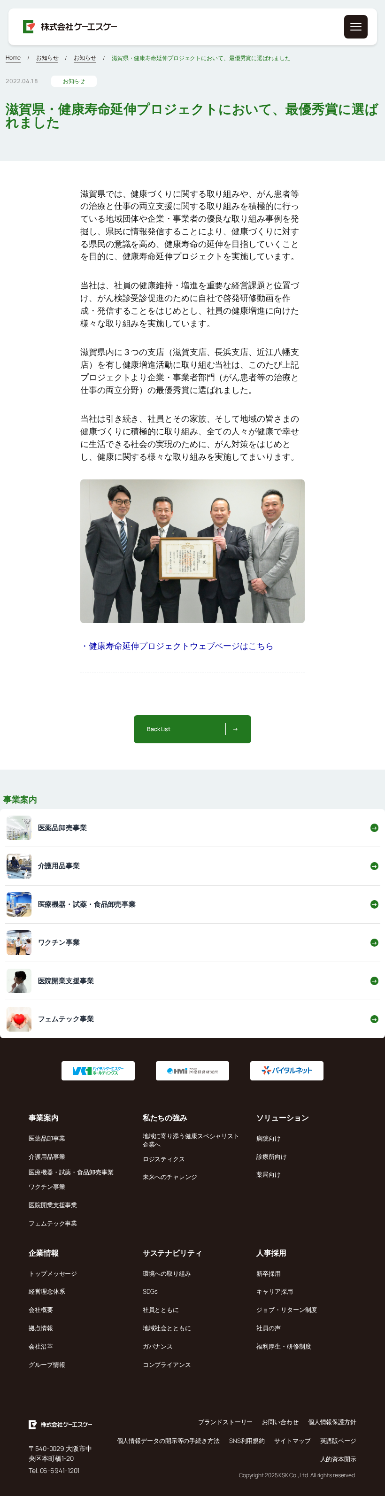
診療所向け (271, 1156)
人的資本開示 (338, 1459)
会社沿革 (41, 1346)
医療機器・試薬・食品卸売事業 (71, 1172)
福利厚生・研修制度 (283, 1346)
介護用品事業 (47, 1156)
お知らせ (47, 58)
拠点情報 (41, 1328)
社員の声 (268, 1328)
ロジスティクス (164, 1159)
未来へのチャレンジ (170, 1176)
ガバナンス (158, 1346)
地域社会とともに (167, 1328)
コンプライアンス (167, 1364)
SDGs (150, 1291)
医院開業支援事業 (53, 1205)
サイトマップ (292, 1440)
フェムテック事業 (53, 1223)
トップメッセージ (53, 1273)
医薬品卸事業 (47, 1138)
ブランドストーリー (225, 1422)
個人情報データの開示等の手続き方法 (168, 1440)
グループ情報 (47, 1364)
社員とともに (161, 1309)
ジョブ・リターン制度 (286, 1309)
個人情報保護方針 (332, 1422)
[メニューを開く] (356, 27)
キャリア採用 (274, 1291)
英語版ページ (338, 1440)
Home (13, 58)
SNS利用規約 (247, 1440)
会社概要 (41, 1309)
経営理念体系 (47, 1291)
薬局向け (268, 1174)
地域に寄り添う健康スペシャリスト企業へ (191, 1140)
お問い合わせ (280, 1422)
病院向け (268, 1138)
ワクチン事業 (47, 1186)
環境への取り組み (167, 1273)
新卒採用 (268, 1273)
